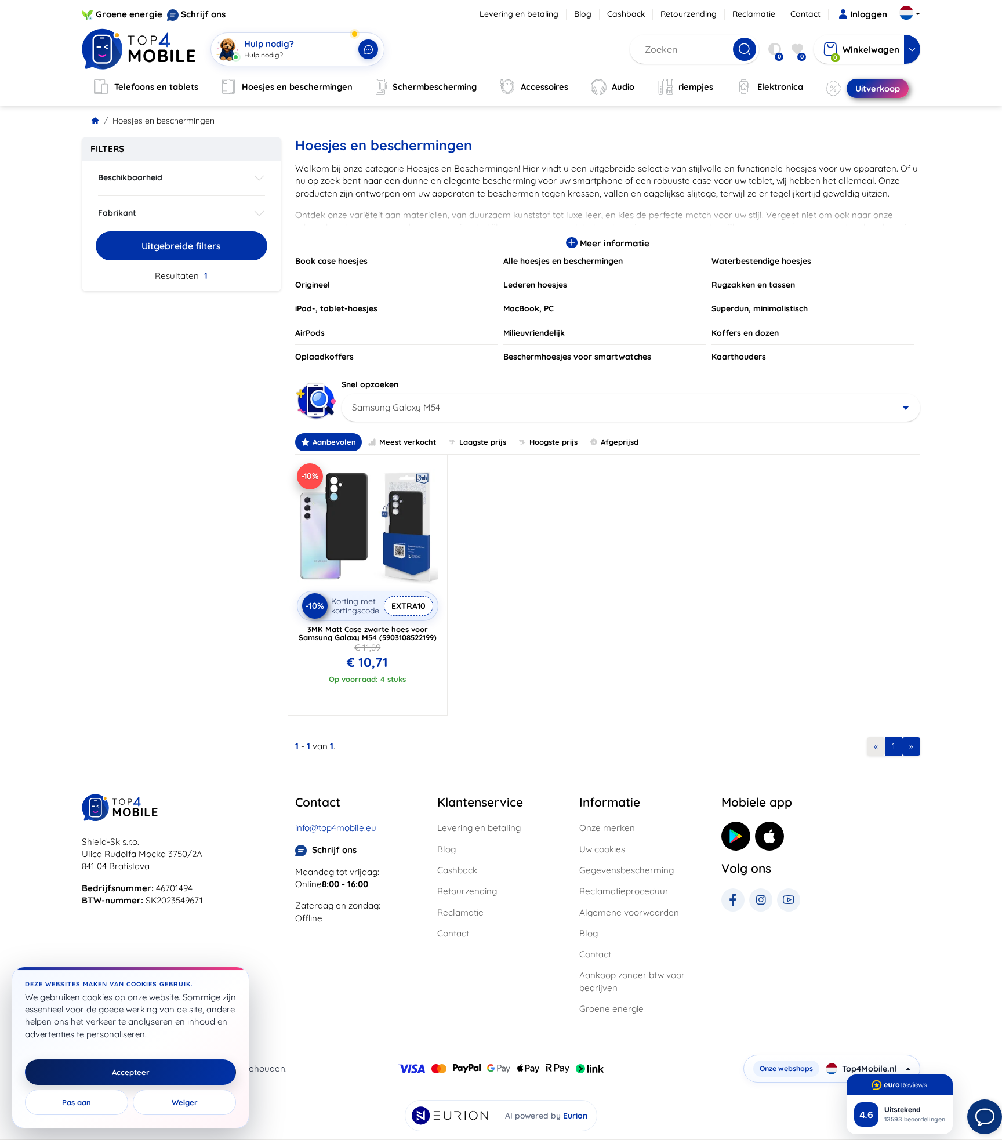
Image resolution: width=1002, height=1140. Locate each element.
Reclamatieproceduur (624, 890)
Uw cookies (602, 849)
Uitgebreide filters (181, 246)
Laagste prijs (482, 441)
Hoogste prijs (553, 441)
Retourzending (688, 14)
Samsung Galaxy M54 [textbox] (396, 407)
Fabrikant (117, 213)
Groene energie (129, 14)
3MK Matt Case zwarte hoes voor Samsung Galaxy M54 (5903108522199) (368, 633)
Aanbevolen (334, 441)
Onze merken (607, 827)
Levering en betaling (519, 14)
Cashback (626, 14)
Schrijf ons (203, 14)
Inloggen (868, 14)
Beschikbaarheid (130, 177)
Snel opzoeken (370, 384)
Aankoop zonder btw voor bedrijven (632, 981)
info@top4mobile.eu (335, 827)
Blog (582, 14)
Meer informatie (613, 243)
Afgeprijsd (619, 441)
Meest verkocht (407, 441)
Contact (805, 14)
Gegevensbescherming (626, 870)
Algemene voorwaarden (629, 912)
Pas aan (76, 1102)
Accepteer (131, 1072)
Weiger (185, 1102)
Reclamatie (753, 14)
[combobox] (631, 408)
